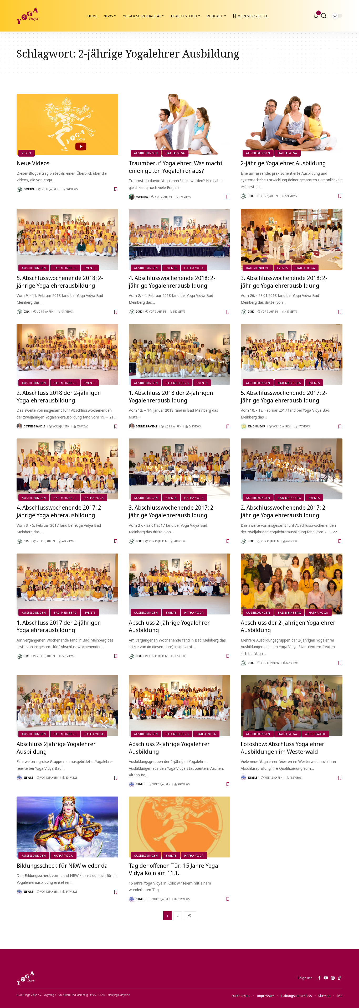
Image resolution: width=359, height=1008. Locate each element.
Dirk (251, 196)
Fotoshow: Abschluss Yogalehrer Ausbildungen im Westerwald (282, 747)
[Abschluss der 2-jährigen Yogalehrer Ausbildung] (291, 584)
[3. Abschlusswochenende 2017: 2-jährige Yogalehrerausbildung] (179, 468)
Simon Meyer (256, 426)
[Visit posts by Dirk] (244, 196)
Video (26, 153)
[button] (323, 15)
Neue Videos (33, 163)
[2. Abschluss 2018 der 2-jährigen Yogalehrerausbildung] (67, 354)
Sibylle (28, 777)
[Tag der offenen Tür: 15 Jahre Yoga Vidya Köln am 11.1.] (179, 827)
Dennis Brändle (34, 426)
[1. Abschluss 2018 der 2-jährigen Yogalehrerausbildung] (179, 354)
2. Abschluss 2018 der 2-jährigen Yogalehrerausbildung (59, 396)
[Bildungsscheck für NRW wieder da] (67, 827)
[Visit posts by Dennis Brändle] (19, 426)
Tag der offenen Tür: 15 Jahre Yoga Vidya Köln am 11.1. (173, 869)
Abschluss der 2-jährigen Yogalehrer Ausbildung (288, 626)
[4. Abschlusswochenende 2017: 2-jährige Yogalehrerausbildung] (67, 468)
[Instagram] (333, 978)
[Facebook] (319, 978)
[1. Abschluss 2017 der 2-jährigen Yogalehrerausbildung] (67, 584)
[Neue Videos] (67, 124)
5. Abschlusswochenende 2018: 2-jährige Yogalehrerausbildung (60, 281)
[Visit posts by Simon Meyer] (244, 426)
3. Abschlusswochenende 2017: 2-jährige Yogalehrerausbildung (172, 511)
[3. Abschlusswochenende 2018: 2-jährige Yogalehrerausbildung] (291, 239)
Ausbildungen (146, 153)
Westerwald (315, 734)
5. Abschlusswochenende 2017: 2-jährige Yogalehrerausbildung (284, 396)
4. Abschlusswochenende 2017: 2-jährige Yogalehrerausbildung (60, 511)
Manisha (142, 197)
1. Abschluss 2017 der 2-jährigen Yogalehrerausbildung (59, 626)
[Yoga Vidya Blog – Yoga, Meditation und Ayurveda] (25, 978)
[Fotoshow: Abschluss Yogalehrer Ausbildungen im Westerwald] (291, 705)
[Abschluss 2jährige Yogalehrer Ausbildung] (67, 705)
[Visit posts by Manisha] (132, 197)
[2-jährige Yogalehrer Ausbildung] (291, 124)
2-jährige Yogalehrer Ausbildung (283, 163)
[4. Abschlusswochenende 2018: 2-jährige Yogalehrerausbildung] (179, 239)
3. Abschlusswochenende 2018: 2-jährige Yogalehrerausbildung (284, 281)
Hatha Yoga (175, 153)
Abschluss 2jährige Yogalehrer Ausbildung (56, 747)
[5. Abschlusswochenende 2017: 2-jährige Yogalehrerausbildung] (291, 354)
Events (89, 268)
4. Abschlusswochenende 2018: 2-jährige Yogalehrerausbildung (172, 281)
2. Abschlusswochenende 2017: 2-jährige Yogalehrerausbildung (284, 511)
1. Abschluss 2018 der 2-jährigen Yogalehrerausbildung (171, 396)
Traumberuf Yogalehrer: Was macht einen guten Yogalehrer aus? (176, 166)
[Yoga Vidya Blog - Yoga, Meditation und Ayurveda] (27, 16)
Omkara (29, 189)
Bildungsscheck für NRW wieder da (62, 865)
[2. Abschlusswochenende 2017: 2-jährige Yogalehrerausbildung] (291, 468)
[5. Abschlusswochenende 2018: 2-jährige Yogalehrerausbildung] (67, 239)
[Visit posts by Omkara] (19, 189)
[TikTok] (339, 978)
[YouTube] (325, 978)
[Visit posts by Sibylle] (19, 777)
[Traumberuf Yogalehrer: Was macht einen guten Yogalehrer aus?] (179, 124)
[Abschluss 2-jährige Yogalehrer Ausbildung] (179, 584)
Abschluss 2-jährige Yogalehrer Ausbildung (169, 626)
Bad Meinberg (65, 268)
